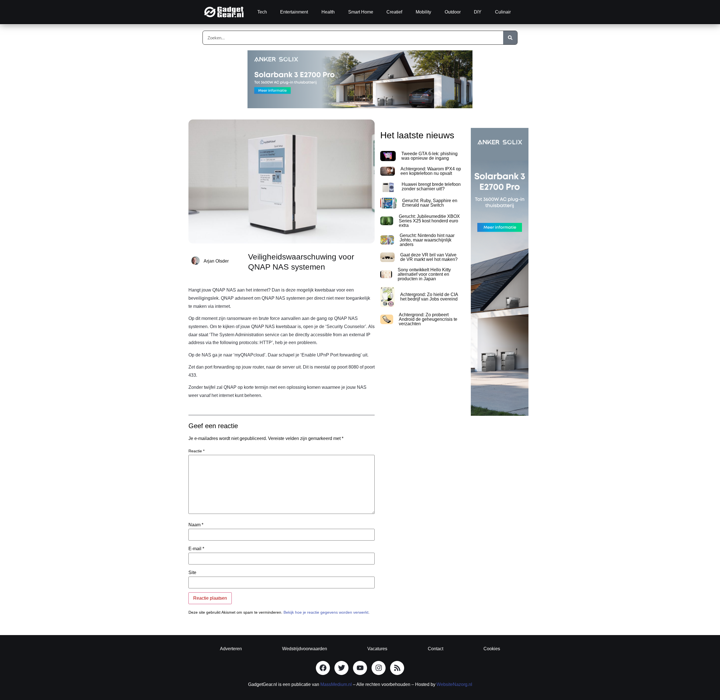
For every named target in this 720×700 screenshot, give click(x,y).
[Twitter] (341, 668)
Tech (262, 12)
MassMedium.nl (336, 684)
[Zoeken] (510, 37)
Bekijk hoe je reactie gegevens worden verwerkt (326, 612)
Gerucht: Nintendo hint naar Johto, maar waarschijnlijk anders (427, 240)
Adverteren (231, 648)
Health (328, 12)
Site (192, 572)
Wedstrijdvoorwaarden (304, 648)
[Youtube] (360, 668)
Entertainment (294, 12)
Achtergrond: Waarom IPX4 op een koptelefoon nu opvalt (430, 171)
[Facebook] (323, 668)
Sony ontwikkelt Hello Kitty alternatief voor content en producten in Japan (424, 274)
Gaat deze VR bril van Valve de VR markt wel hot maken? (429, 257)
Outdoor (453, 12)
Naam (195, 525)
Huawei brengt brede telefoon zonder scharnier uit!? (431, 186)
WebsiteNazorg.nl (454, 684)
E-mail (196, 549)
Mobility (423, 12)
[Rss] (397, 668)
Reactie (196, 451)
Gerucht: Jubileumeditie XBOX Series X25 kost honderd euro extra (429, 221)
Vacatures (377, 648)
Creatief (394, 12)
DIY (478, 12)
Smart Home (360, 12)
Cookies (491, 648)
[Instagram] (379, 668)
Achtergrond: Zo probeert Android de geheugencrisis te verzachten (428, 319)
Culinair (503, 12)
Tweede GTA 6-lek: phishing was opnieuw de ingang (429, 156)
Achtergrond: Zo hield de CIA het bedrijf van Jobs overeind (429, 296)
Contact (435, 648)
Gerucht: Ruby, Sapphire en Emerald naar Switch (429, 202)
